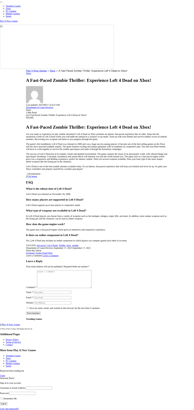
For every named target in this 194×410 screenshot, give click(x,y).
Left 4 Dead (52, 245)
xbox (68, 245)
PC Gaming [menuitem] (11, 11)
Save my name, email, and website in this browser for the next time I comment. (64, 308)
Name (29, 292)
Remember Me (10, 398)
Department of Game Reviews (39, 107)
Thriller (62, 245)
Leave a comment (50, 255)
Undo (2, 375)
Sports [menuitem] (8, 16)
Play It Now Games (9, 21)
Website (29, 303)
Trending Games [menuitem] (13, 6)
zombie (75, 245)
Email (29, 297)
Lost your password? (9, 408)
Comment (31, 287)
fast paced (41, 245)
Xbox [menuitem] (8, 8)
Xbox (28, 73)
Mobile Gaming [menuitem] (13, 13)
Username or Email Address (12, 388)
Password (4, 393)
